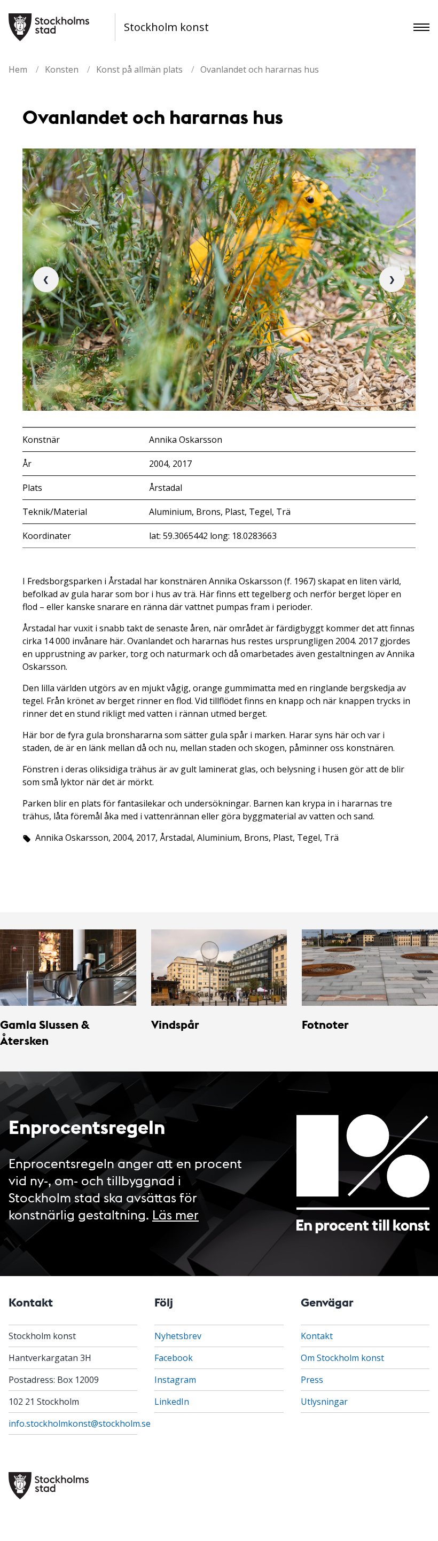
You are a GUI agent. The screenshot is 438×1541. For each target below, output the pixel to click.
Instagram (175, 1380)
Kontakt (317, 1336)
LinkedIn (171, 1401)
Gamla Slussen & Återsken (45, 1032)
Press (312, 1380)
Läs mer (175, 1214)
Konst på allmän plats (139, 69)
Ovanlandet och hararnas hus (259, 69)
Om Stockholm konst (342, 1358)
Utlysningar (324, 1401)
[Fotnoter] (370, 967)
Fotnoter (325, 1024)
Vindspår (175, 1024)
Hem (18, 69)
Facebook (173, 1358)
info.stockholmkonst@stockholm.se (80, 1423)
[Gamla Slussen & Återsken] (68, 967)
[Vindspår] (219, 967)
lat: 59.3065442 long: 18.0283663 (213, 536)
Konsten (62, 69)
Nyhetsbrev (177, 1336)
